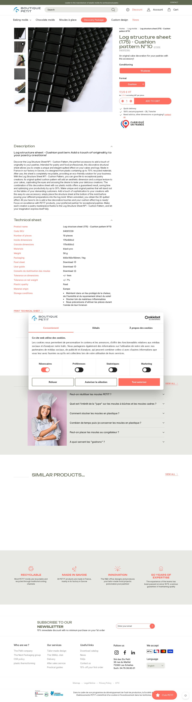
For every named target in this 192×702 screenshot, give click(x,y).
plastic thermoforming (24, 663)
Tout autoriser (139, 382)
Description (24, 146)
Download (68, 262)
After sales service (56, 663)
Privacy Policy (106, 683)
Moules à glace (67, 19)
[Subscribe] (152, 626)
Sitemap (77, 683)
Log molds (133, 28)
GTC (117, 683)
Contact (174, 2)
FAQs (82, 659)
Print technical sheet (27, 311)
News (135, 19)
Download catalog (89, 651)
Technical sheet (28, 220)
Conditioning (126, 64)
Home (122, 28)
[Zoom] (70, 69)
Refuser (53, 382)
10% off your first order (91, 667)
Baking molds (21, 19)
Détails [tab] (96, 328)
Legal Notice (91, 683)
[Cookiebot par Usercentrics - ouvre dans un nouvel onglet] (147, 318)
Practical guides (55, 667)
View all (170, 383)
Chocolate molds (45, 19)
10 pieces (145, 70)
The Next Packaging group (27, 655)
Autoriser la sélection (96, 382)
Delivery (51, 659)
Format (123, 78)
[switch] (79, 369)
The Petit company (23, 651)
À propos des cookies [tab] (141, 328)
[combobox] (81, 10)
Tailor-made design (56, 651)
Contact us (85, 663)
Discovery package (94, 20)
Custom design (119, 19)
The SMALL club (55, 655)
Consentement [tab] (51, 328)
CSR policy (19, 659)
